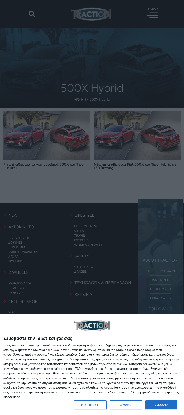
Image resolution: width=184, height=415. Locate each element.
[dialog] (92, 364)
